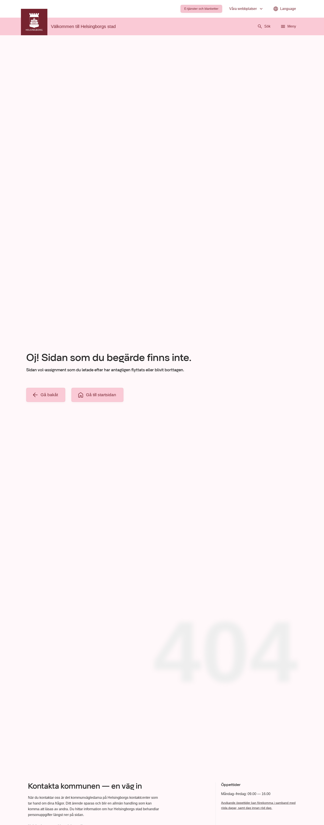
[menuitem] (201, 9)
